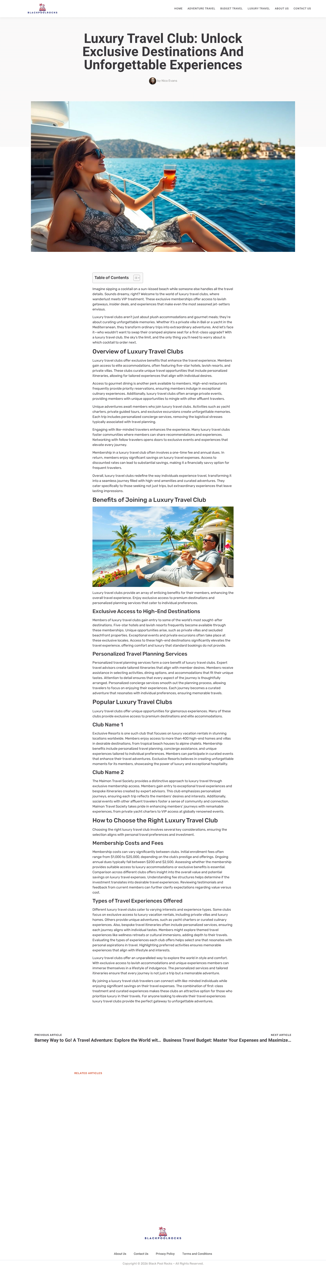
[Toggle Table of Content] (135, 278)
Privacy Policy (165, 1254)
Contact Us (302, 9)
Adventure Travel (201, 9)
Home (178, 9)
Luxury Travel (259, 9)
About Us (282, 9)
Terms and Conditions (197, 1254)
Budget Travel (231, 9)
